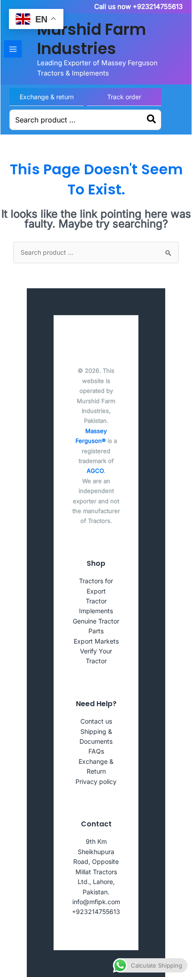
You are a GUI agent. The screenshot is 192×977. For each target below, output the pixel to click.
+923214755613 (96, 911)
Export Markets (96, 641)
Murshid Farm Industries (91, 38)
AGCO (95, 470)
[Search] (152, 119)
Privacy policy (96, 781)
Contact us (96, 721)
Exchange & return (47, 97)
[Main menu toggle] (13, 49)
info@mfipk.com (96, 901)
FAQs (96, 751)
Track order (124, 97)
